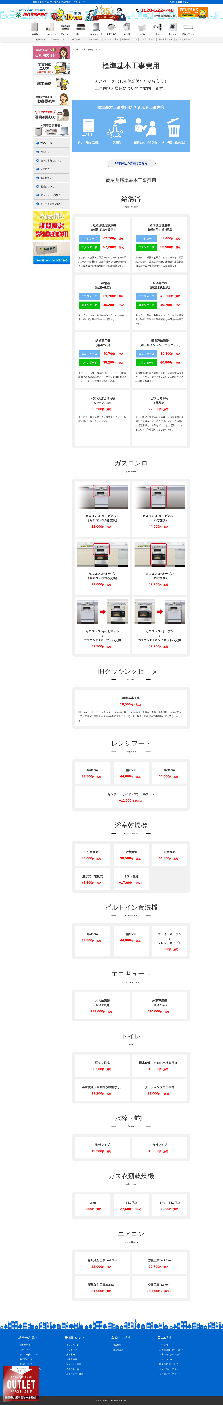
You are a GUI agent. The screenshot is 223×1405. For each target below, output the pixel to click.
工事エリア (25, 1349)
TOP (76, 49)
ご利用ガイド (26, 1345)
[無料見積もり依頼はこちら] (193, 17)
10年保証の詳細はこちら (131, 163)
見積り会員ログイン (179, 2)
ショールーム (165, 1359)
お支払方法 (46, 169)
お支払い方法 (26, 1359)
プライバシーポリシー (170, 1369)
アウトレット (72, 1349)
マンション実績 (73, 1364)
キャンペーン (72, 1345)
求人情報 (117, 1345)
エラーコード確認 (74, 1374)
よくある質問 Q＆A (50, 203)
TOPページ (46, 143)
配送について (47, 186)
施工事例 (70, 1354)
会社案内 (163, 1345)
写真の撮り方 (72, 1369)
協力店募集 (118, 1349)
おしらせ (45, 152)
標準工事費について (50, 160)
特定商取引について (168, 1364)
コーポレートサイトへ (170, 1374)
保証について (47, 178)
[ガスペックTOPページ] (31, 12)
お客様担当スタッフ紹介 (171, 1349)
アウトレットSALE (50, 195)
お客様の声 (71, 1359)
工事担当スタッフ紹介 (170, 1354)
